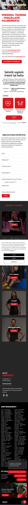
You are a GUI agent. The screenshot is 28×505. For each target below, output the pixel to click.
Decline (14, 258)
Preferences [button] (12, 250)
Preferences (14, 261)
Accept (14, 254)
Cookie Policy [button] (6, 248)
